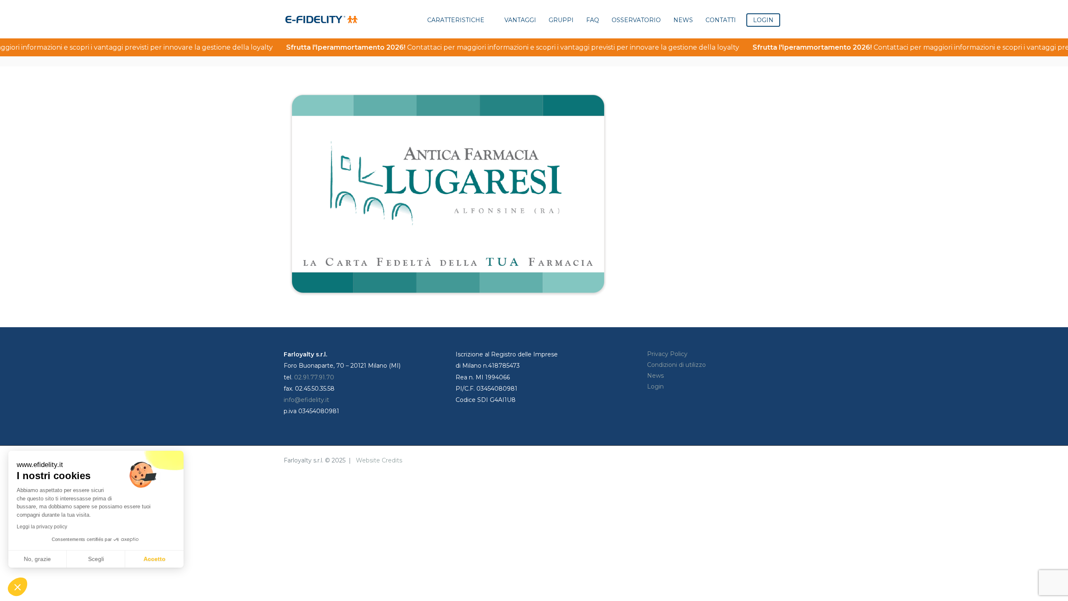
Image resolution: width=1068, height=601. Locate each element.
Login (655, 386)
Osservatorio (636, 20)
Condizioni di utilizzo (676, 365)
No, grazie (37, 559)
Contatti (720, 20)
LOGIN (763, 20)
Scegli (96, 559)
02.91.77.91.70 (314, 377)
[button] (18, 587)
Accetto (155, 559)
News (683, 20)
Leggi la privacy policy (42, 527)
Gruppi (561, 20)
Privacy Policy (667, 354)
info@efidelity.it (306, 400)
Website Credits (379, 460)
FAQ (592, 20)
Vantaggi (520, 20)
